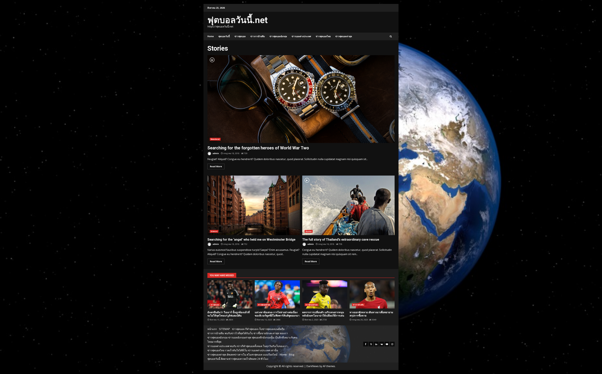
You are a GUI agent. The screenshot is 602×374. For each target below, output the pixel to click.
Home (210, 36)
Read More (216, 166)
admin (215, 153)
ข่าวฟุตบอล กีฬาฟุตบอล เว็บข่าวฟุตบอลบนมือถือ (258, 329)
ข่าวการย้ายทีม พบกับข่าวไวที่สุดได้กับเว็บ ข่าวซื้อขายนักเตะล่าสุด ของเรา (247, 333)
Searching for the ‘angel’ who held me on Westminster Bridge (253, 205)
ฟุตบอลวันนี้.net (237, 20)
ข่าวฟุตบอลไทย (323, 36)
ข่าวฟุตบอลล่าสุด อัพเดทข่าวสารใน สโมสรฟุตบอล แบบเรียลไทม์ (242, 354)
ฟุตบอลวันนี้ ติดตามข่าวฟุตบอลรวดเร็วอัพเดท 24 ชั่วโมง (237, 359)
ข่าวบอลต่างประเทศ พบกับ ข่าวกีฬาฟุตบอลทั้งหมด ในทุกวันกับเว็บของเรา (247, 346)
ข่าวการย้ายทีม (257, 36)
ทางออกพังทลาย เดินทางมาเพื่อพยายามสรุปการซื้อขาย (372, 294)
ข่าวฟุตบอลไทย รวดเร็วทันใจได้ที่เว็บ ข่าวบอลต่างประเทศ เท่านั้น (242, 350)
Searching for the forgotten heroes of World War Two (301, 99)
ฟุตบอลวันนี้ (224, 36)
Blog (291, 354)
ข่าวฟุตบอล (240, 36)
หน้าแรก (212, 329)
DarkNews (312, 366)
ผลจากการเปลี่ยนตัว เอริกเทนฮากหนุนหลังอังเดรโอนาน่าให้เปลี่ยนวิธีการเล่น (324, 294)
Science (214, 231)
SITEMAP (224, 329)
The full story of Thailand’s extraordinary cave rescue (348, 205)
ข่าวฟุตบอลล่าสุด (343, 36)
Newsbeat (215, 139)
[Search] (391, 36)
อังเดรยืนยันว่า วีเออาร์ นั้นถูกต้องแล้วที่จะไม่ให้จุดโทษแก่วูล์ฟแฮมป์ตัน (229, 294)
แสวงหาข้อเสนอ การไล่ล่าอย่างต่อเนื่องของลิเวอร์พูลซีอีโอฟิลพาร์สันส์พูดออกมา (277, 294)
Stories (309, 231)
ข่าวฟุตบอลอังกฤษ (278, 36)
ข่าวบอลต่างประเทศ (301, 36)
